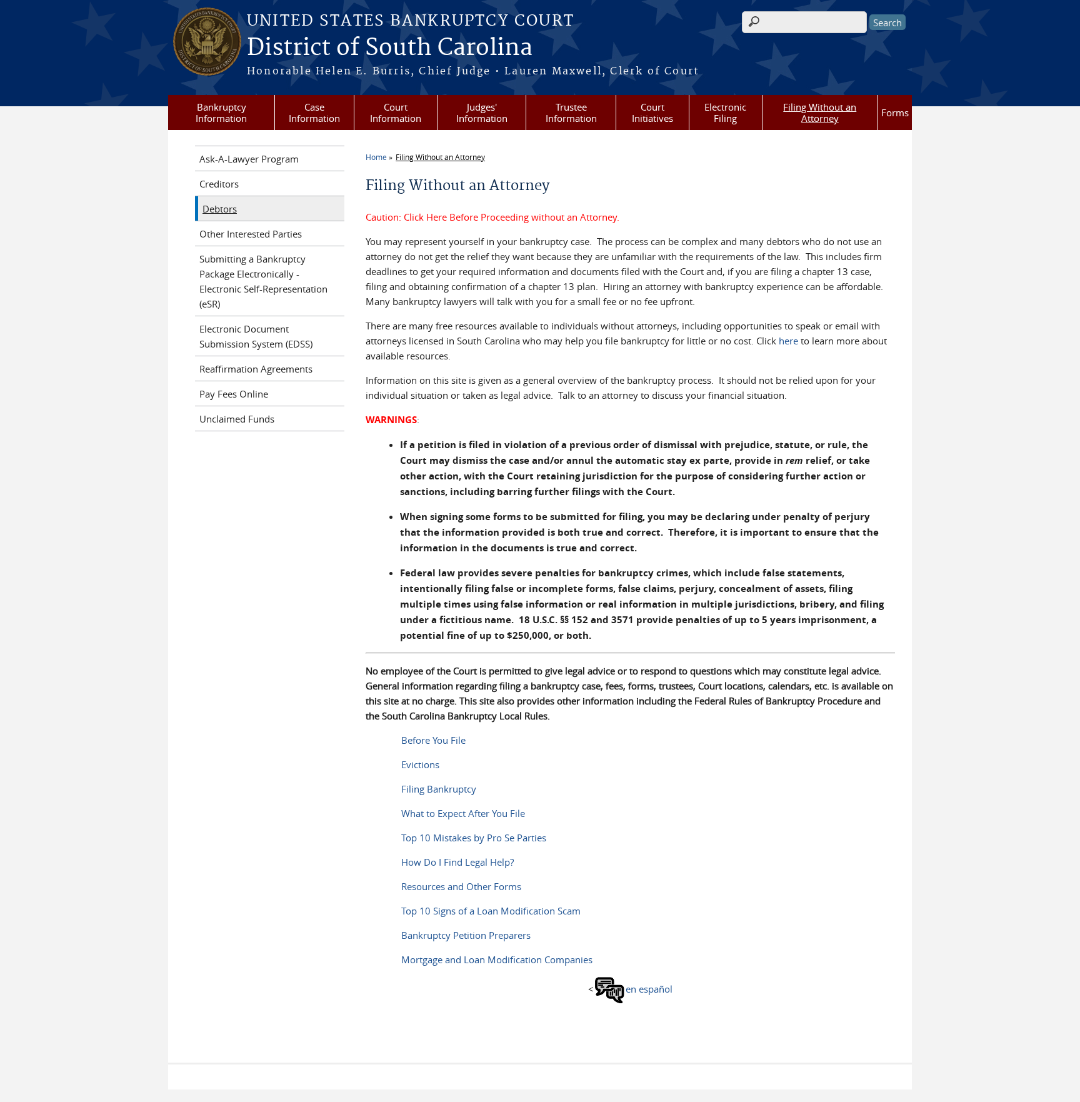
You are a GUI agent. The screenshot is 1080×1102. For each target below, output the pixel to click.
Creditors (219, 184)
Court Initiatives (652, 112)
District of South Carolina (389, 48)
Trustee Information (571, 112)
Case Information (314, 112)
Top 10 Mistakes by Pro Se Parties (473, 837)
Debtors (219, 209)
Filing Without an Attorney (819, 112)
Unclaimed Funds (236, 419)
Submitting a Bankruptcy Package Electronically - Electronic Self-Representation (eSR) (263, 281)
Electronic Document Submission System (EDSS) (255, 336)
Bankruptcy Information (221, 112)
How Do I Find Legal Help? (457, 862)
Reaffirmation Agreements (255, 369)
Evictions (420, 764)
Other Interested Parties (250, 234)
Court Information (395, 112)
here (788, 340)
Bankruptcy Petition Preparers (466, 935)
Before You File (433, 740)
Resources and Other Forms (461, 886)
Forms (895, 112)
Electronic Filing (725, 112)
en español (649, 989)
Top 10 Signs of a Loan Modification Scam (491, 910)
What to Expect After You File (463, 813)
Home (376, 157)
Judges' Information (482, 112)
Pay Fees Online (233, 394)
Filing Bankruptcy (438, 789)
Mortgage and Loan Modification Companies (496, 959)
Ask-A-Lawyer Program (249, 159)
